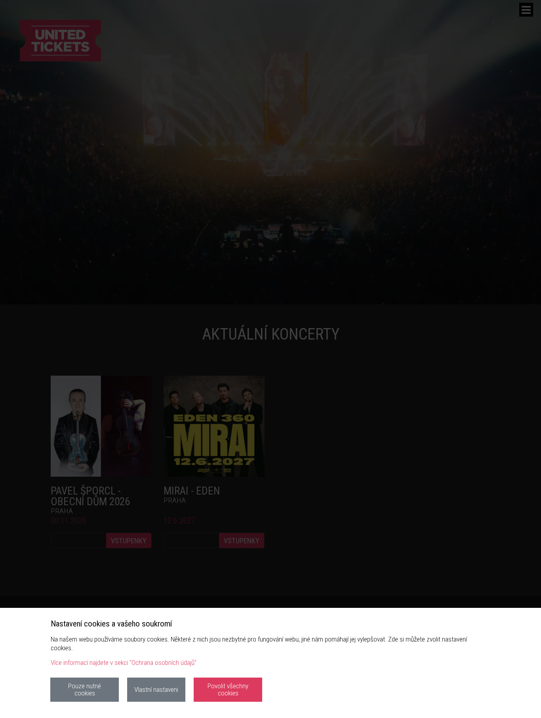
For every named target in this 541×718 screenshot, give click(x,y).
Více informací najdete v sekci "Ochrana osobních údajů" (123, 662)
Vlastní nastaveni (156, 689)
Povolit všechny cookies (228, 689)
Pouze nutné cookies (84, 689)
